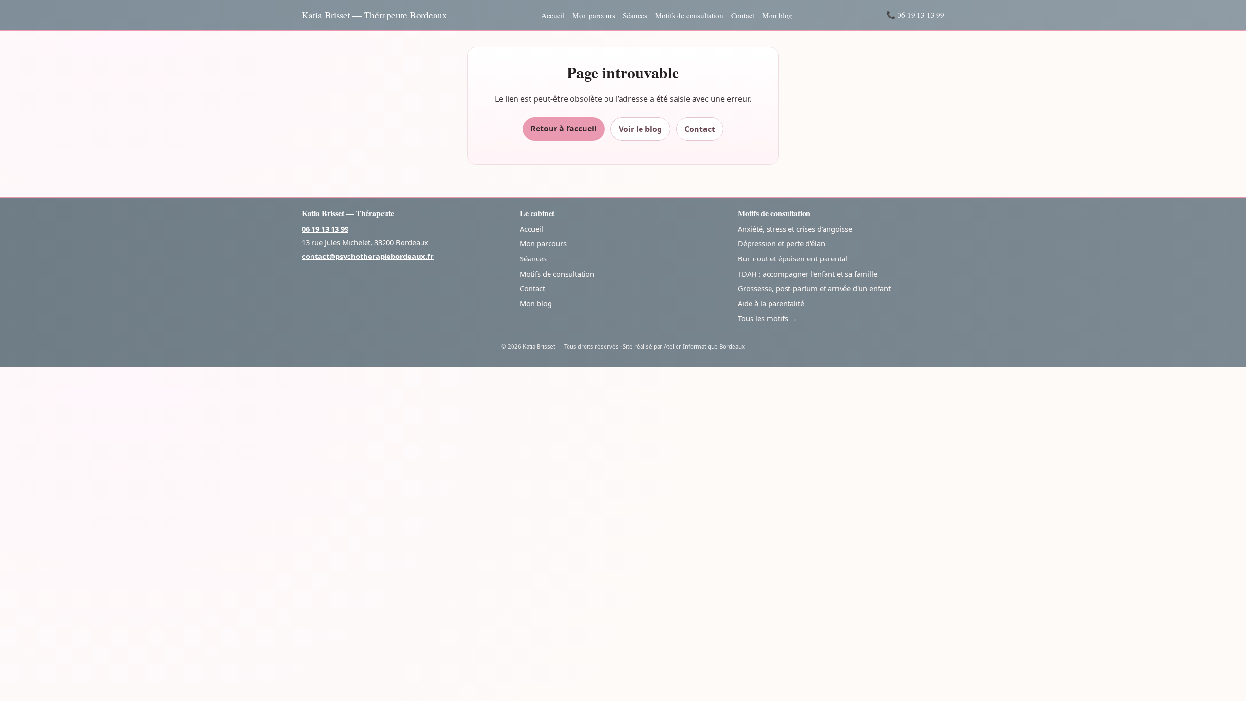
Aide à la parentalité (771, 303)
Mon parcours (593, 15)
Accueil (553, 15)
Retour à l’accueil (564, 128)
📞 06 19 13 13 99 (915, 14)
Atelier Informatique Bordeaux (704, 346)
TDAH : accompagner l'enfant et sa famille (807, 273)
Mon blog (777, 15)
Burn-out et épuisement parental (792, 258)
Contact (742, 15)
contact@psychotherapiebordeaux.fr (368, 256)
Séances (635, 15)
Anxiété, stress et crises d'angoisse (795, 229)
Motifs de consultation (689, 15)
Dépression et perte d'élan (781, 243)
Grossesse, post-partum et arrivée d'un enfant (814, 288)
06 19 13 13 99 (325, 229)
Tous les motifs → (767, 318)
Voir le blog (640, 129)
